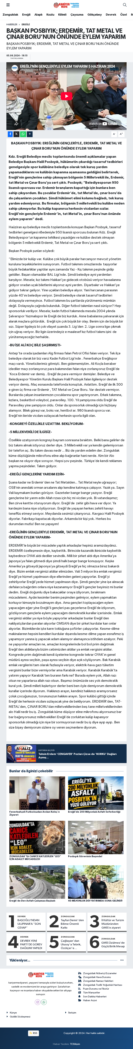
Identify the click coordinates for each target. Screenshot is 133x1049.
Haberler (11, 24)
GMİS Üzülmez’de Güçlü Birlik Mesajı (113, 944)
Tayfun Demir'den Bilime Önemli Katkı (72, 924)
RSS (35, 1033)
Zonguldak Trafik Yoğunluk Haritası (102, 985)
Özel (123, 14)
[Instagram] (38, 1002)
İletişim (72, 1012)
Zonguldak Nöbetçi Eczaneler (100, 973)
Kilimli (62, 14)
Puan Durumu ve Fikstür (96, 988)
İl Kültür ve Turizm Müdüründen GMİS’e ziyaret (112, 924)
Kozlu (50, 14)
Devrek (111, 14)
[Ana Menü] (8, 5)
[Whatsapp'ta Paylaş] (23, 134)
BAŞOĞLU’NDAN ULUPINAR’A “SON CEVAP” (29, 924)
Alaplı (38, 14)
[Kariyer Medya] (66, 5)
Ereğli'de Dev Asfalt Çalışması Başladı (32, 901)
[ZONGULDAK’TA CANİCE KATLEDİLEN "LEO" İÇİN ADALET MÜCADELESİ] (37, 837)
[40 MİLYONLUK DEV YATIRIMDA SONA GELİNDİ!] (96, 881)
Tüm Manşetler (91, 992)
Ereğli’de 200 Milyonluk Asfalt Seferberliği (94, 812)
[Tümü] (122, 960)
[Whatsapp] (44, 1002)
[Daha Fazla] (30, 134)
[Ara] (125, 5)
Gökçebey (94, 14)
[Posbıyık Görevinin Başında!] (96, 837)
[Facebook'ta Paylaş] (10, 134)
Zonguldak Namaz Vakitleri (98, 981)
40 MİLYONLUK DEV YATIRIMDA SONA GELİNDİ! (95, 901)
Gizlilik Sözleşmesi (20, 1016)
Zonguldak (10, 14)
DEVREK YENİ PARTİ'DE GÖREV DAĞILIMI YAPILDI (31, 944)
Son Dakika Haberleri (95, 996)
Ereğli (26, 14)
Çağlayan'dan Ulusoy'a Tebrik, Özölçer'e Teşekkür (71, 944)
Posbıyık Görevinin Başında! (85, 856)
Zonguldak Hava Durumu (97, 977)
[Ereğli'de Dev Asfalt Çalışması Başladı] (37, 881)
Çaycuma (76, 14)
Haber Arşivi (90, 1000)
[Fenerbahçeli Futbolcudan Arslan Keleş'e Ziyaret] (37, 792)
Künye (13, 1012)
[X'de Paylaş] (16, 134)
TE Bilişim (75, 1044)
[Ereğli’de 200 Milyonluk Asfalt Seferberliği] (96, 792)
